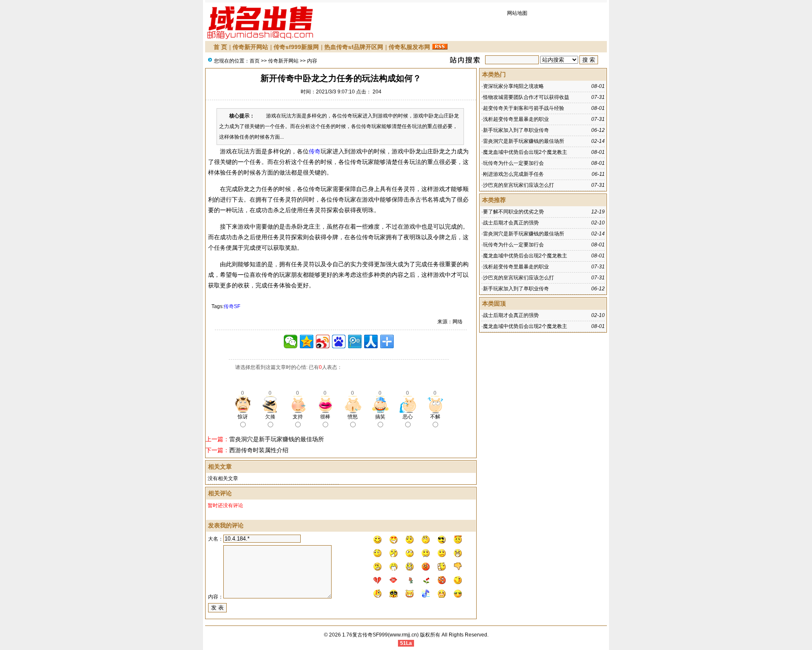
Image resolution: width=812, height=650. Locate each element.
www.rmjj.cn (403, 635)
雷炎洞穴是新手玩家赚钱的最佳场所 (276, 439)
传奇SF (232, 306)
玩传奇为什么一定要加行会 (513, 163)
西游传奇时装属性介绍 (258, 450)
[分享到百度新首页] (339, 341)
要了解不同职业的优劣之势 (513, 212)
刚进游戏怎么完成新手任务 (513, 174)
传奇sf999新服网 (296, 47)
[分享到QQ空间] (306, 341)
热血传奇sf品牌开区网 (353, 47)
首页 (255, 61)
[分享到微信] (290, 341)
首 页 (220, 47)
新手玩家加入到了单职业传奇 (516, 130)
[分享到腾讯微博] (355, 341)
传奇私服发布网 (409, 47)
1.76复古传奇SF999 (365, 635)
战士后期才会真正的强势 (511, 223)
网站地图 (517, 13)
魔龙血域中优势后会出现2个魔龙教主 (525, 152)
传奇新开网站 (250, 47)
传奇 (315, 151)
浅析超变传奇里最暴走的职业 (516, 119)
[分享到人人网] (371, 341)
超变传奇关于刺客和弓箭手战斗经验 (523, 108)
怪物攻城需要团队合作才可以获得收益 (526, 97)
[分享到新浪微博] (322, 341)
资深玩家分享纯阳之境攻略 (513, 86)
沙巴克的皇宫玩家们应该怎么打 (518, 185)
